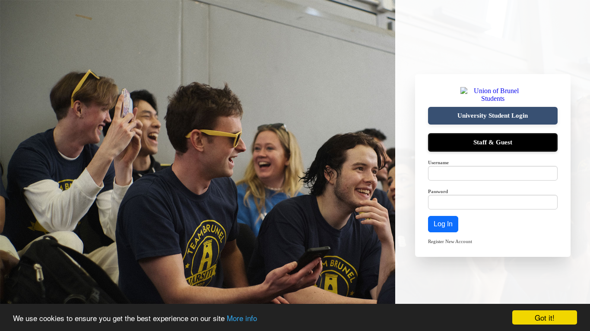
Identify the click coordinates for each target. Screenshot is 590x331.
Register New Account (450, 241)
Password (438, 191)
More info (242, 317)
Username (438, 162)
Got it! (545, 317)
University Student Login (492, 115)
